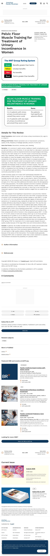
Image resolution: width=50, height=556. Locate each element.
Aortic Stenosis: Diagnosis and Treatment (36, 482)
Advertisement (25, 8)
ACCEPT (41, 550)
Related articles (5, 354)
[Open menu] (2, 3)
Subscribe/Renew (28, 529)
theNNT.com (25, 261)
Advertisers (15, 537)
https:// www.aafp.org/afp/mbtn (12, 271)
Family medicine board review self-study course (33, 368)
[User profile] (44, 3)
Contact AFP (27, 537)
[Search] (47, 3)
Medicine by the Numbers (9, 30)
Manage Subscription (29, 532)
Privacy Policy (15, 547)
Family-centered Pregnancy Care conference (32, 414)
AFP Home (3, 529)
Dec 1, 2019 (25, 21)
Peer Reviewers (16, 532)
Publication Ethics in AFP (40, 533)
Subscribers (15, 535)
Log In (2, 282)
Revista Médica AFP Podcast (39, 540)
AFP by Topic (4, 535)
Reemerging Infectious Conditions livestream (32, 390)
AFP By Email (27, 535)
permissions (6, 514)
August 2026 (30, 469)
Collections (4, 537)
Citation (3, 351)
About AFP (37, 529)
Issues (24, 3)
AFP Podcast (38, 536)
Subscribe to (38, 492)
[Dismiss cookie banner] (45, 542)
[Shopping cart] (41, 3)
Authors (15, 529)
